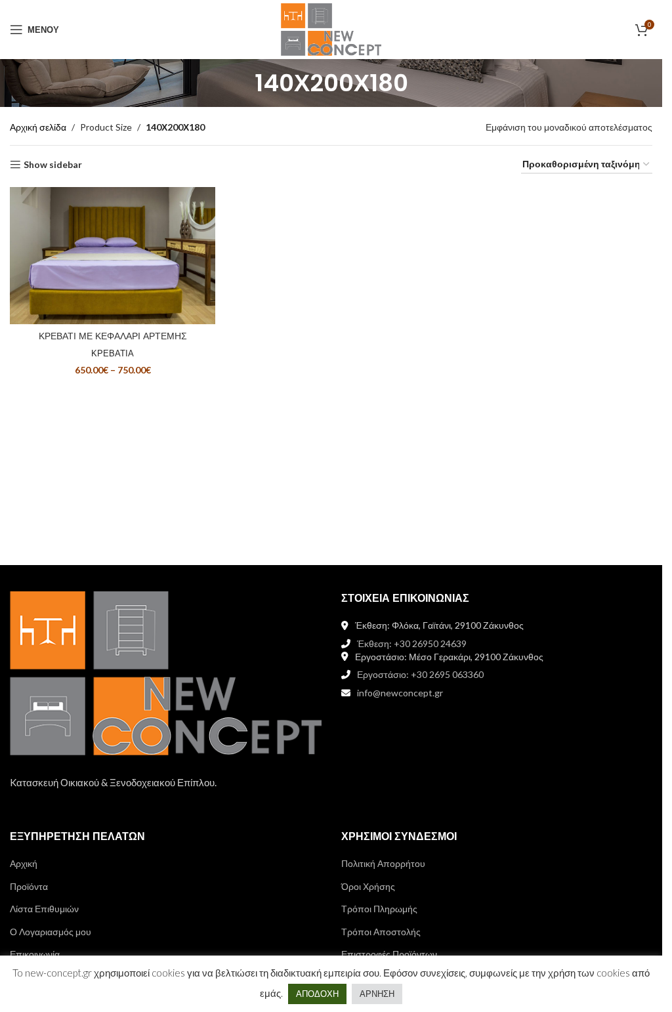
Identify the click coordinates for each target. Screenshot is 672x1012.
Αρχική (23, 863)
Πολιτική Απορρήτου (383, 863)
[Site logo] (331, 28)
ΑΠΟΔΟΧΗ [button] (317, 993)
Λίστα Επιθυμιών (44, 908)
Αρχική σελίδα (38, 127)
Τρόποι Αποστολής (381, 931)
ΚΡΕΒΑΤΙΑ (112, 353)
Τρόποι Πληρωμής (379, 908)
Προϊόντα (29, 886)
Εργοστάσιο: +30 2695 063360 (420, 674)
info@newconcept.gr (400, 692)
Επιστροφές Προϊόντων (389, 953)
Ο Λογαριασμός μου (50, 931)
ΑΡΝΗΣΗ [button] (377, 993)
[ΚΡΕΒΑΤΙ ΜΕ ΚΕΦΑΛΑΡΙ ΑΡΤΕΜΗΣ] (112, 255)
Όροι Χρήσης (368, 886)
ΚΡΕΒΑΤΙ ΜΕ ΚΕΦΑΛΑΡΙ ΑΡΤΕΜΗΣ (113, 336)
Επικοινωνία (35, 953)
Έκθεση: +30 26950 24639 (412, 643)
